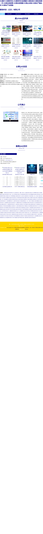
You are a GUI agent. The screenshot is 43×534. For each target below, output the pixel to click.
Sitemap (26, 229)
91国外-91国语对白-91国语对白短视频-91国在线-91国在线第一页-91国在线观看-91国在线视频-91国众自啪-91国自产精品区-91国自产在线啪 (21, 3)
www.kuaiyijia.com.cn (9, 160)
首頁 (2, 13)
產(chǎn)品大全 (18, 13)
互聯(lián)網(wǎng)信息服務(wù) (20, 227)
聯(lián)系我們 (27, 13)
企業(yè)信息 (36, 13)
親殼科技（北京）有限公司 (10, 10)
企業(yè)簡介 (9, 13)
